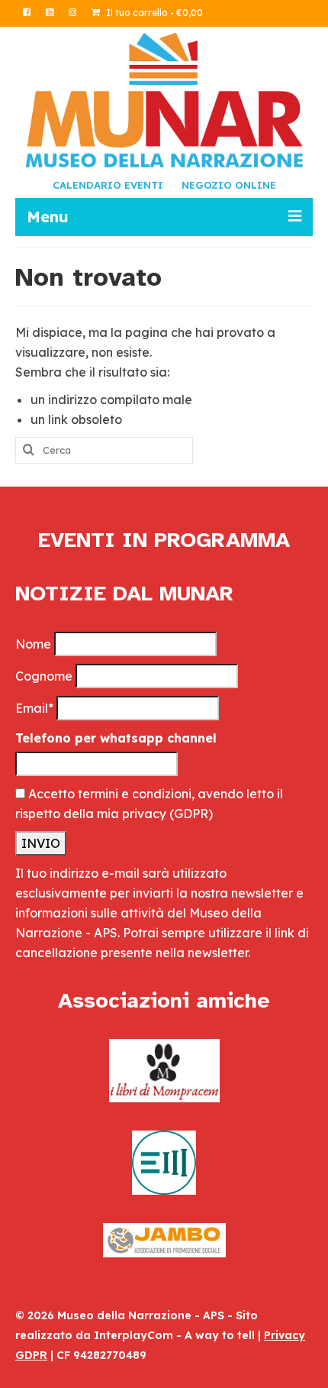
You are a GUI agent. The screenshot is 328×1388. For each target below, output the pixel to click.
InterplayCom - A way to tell (174, 1335)
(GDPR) (191, 813)
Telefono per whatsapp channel (116, 738)
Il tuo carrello (153, 12)
